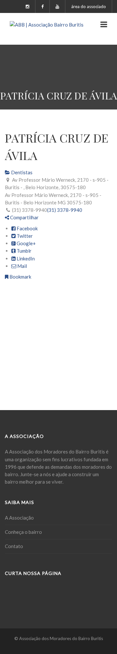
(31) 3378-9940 (64, 210)
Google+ (26, 243)
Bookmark (19, 277)
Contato (14, 546)
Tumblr (24, 251)
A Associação (19, 518)
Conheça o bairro (23, 532)
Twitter (24, 236)
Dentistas (21, 172)
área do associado (88, 6)
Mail (21, 266)
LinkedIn (25, 258)
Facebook (27, 228)
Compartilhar (24, 217)
